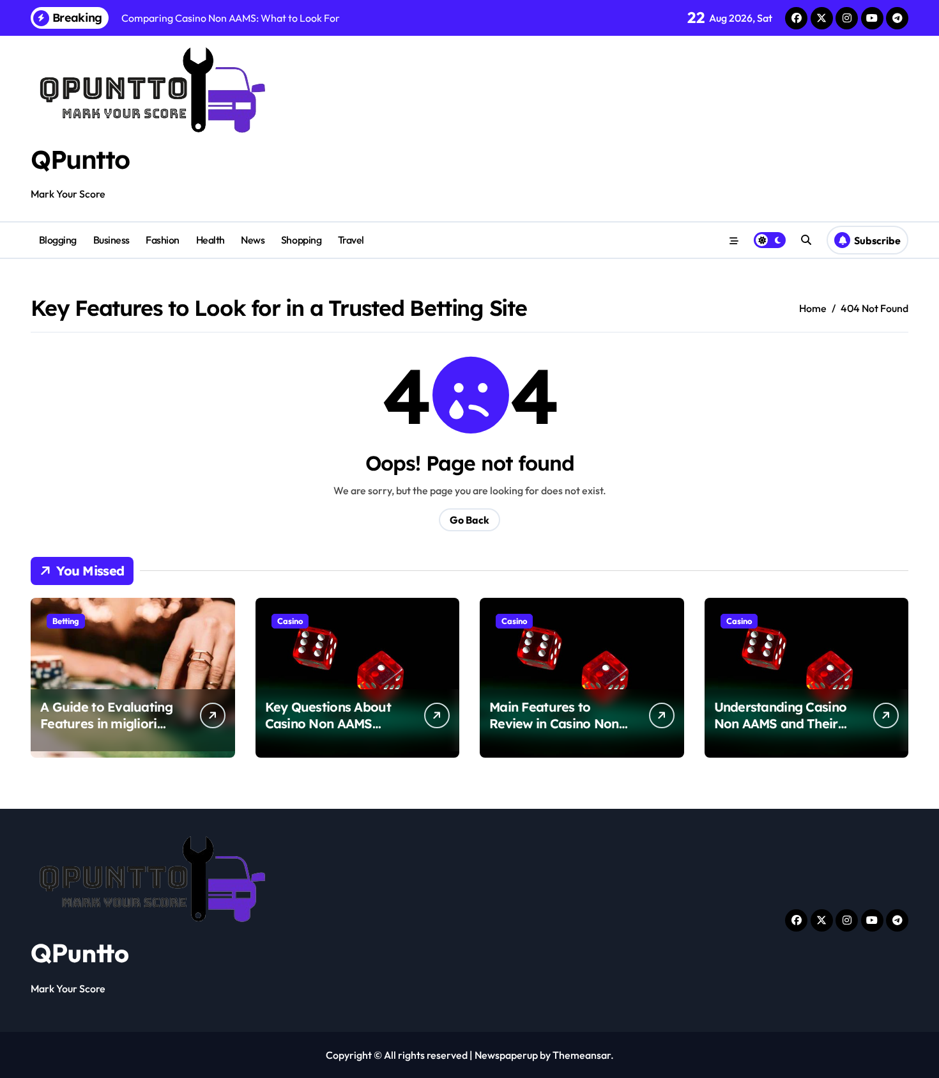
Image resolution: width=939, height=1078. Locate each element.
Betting (65, 621)
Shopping (301, 239)
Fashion (162, 239)
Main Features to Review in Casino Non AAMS (554, 723)
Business (111, 239)
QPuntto (80, 159)
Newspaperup (506, 1055)
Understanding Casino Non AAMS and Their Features (780, 723)
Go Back (469, 519)
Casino (290, 621)
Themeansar (582, 1055)
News (252, 239)
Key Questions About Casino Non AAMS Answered (328, 723)
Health (210, 239)
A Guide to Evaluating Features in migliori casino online (106, 723)
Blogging (58, 239)
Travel (351, 239)
